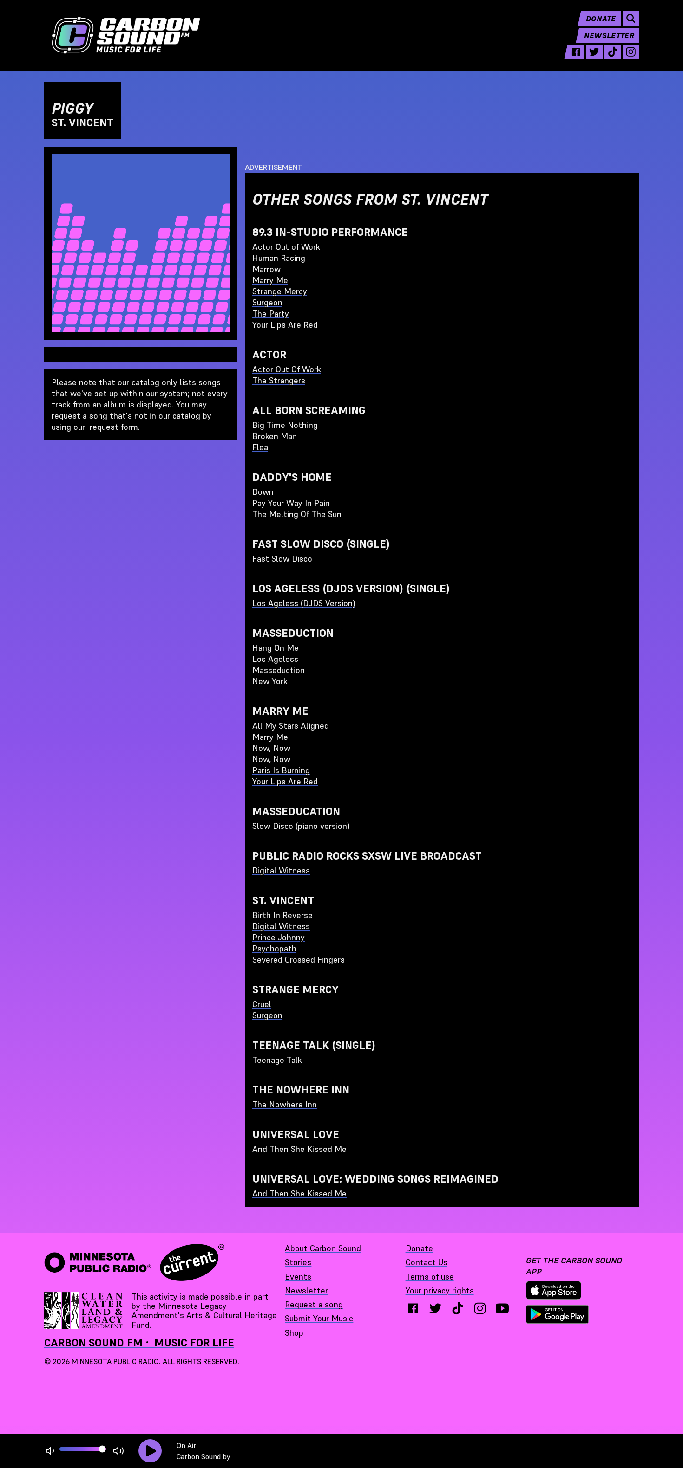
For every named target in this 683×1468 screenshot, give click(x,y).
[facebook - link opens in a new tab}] (413, 1308)
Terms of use (430, 1276)
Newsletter (609, 35)
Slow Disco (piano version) (301, 826)
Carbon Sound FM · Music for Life (139, 1342)
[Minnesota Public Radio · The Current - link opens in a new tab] (134, 1262)
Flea (260, 447)
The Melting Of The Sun (297, 514)
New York (270, 681)
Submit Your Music (319, 1318)
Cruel (261, 1004)
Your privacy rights (440, 1290)
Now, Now (271, 748)
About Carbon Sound (323, 1248)
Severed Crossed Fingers (298, 959)
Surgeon (267, 302)
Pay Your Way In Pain (291, 503)
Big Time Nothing (285, 425)
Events (298, 1276)
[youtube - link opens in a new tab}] (502, 1308)
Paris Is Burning (281, 770)
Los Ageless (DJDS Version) (303, 603)
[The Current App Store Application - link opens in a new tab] (554, 1290)
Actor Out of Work (286, 246)
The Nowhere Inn (284, 1104)
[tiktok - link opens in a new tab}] (457, 1308)
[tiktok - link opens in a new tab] (612, 52)
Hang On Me (275, 647)
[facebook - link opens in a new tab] (576, 52)
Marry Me (270, 280)
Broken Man (274, 436)
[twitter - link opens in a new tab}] (435, 1308)
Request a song (314, 1304)
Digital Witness (281, 870)
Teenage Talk (277, 1059)
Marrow (266, 269)
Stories (298, 1262)
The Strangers (278, 380)
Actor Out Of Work (286, 369)
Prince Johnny (278, 937)
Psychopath (274, 948)
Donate (601, 18)
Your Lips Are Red (285, 324)
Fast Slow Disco (282, 558)
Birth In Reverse (282, 915)
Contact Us (426, 1262)
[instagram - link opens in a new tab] (631, 52)
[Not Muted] (50, 1451)
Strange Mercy (279, 291)
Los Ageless (275, 658)
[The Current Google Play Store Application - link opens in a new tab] (557, 1314)
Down (263, 491)
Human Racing (278, 257)
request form (114, 426)
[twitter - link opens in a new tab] (594, 52)
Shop (294, 1332)
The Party (270, 313)
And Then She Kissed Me (299, 1149)
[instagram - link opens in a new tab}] (480, 1308)
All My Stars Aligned (290, 725)
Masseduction (278, 670)
